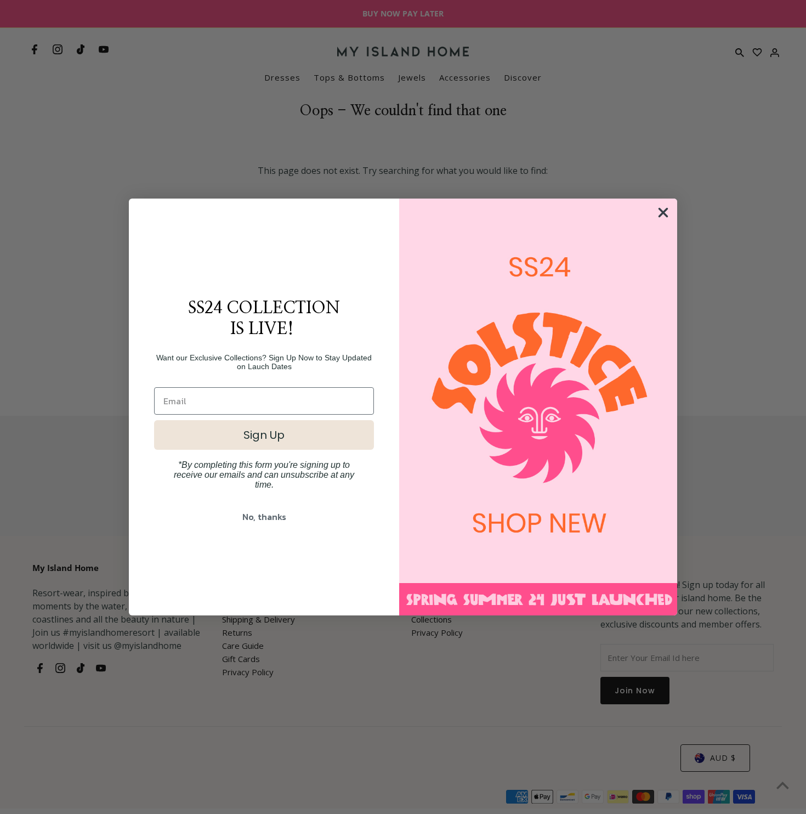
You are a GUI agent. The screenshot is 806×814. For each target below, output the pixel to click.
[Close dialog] (663, 212)
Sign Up (264, 435)
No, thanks (264, 516)
